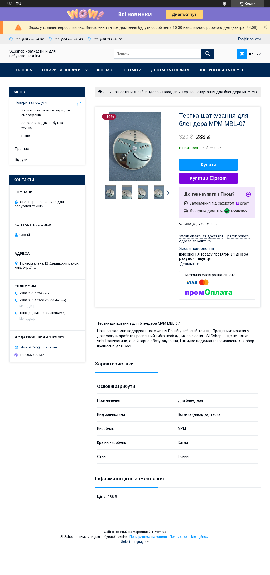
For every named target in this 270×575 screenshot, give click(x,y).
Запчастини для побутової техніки (43, 125)
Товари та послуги (61, 70)
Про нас (103, 70)
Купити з (199, 178)
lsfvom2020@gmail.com (38, 347)
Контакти (131, 70)
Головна (23, 70)
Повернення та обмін (221, 70)
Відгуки (21, 159)
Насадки (169, 92)
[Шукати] (207, 54)
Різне (25, 136)
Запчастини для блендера (136, 92)
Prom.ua (160, 532)
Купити (208, 165)
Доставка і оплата (170, 70)
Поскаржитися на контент (148, 537)
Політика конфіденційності (190, 537)
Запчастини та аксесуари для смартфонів (46, 112)
